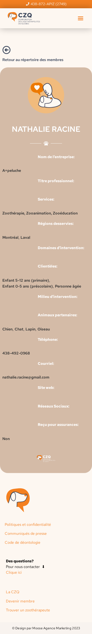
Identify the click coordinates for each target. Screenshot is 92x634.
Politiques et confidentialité (28, 524)
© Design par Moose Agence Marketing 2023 (46, 628)
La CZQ (12, 591)
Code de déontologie (22, 542)
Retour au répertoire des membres (32, 59)
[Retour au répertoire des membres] (6, 50)
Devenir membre (20, 601)
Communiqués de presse (26, 533)
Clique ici (14, 572)
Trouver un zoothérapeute (28, 610)
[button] (80, 18)
